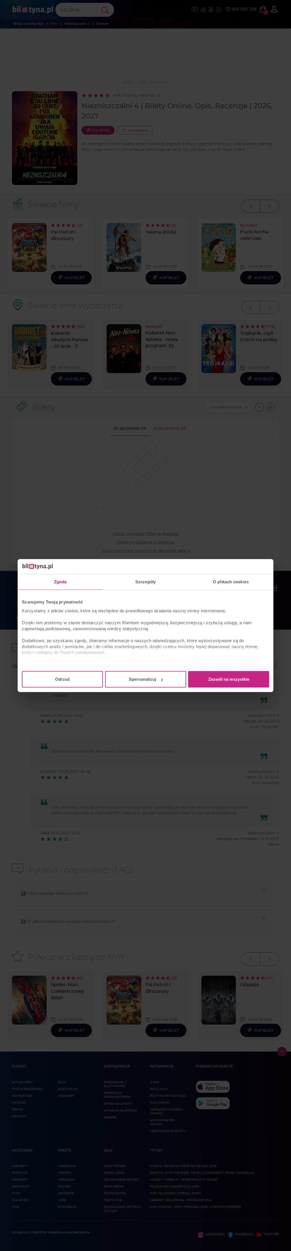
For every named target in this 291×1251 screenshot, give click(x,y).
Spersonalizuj (142, 679)
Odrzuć (62, 679)
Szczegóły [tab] (145, 581)
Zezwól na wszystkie (228, 679)
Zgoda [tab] (60, 581)
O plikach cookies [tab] (231, 581)
